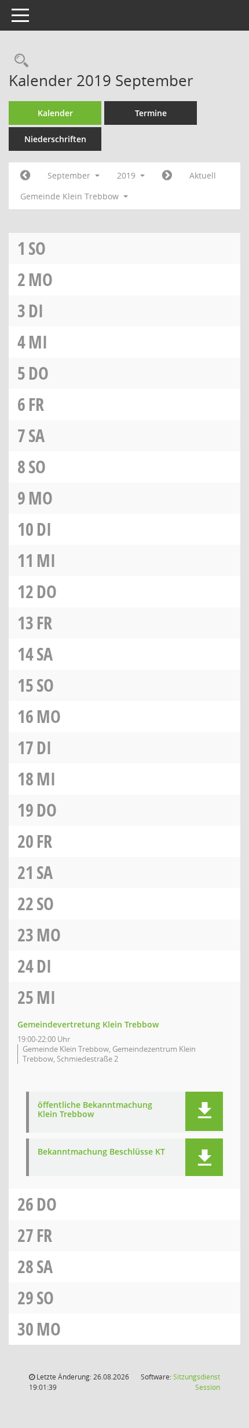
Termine (151, 112)
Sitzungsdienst (196, 1382)
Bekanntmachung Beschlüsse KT (101, 1152)
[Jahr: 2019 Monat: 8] (25, 175)
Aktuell (202, 175)
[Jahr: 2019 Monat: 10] (167, 175)
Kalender (55, 112)
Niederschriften (55, 138)
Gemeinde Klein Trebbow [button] (70, 196)
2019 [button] (127, 175)
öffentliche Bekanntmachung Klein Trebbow (95, 1110)
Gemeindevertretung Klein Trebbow (88, 1024)
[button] (204, 1111)
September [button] (70, 175)
